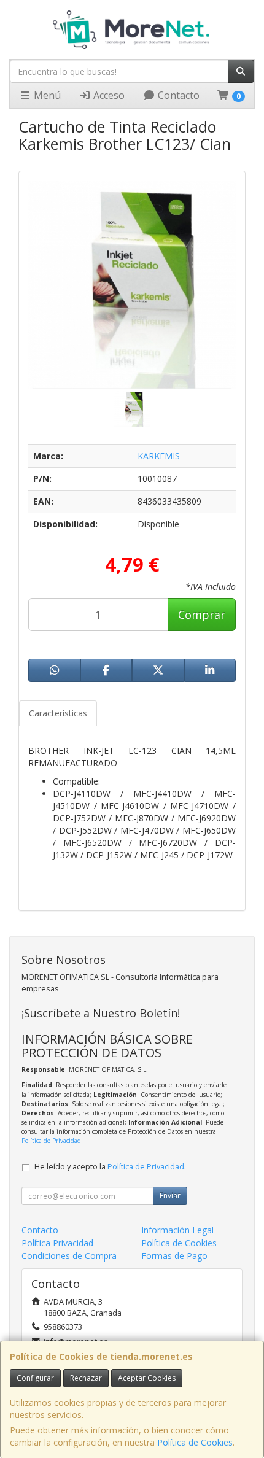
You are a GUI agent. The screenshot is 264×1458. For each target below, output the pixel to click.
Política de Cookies (195, 1442)
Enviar (170, 1195)
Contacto (177, 95)
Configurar (35, 1378)
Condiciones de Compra (69, 1256)
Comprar (201, 614)
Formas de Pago (174, 1256)
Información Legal (177, 1230)
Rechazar (86, 1378)
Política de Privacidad (51, 1140)
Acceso (108, 95)
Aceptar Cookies (147, 1378)
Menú (46, 95)
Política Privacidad (57, 1243)
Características (58, 713)
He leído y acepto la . (110, 1166)
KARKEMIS (159, 456)
